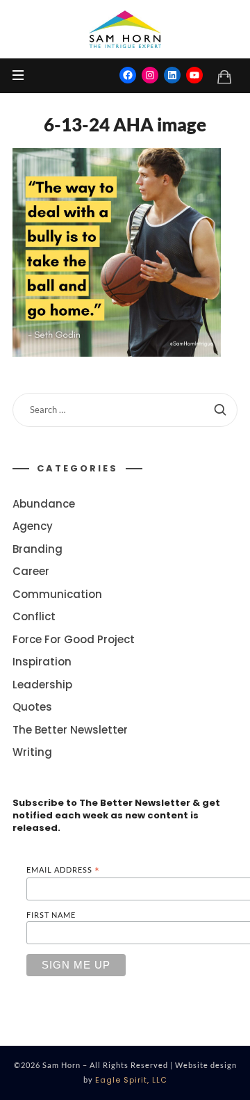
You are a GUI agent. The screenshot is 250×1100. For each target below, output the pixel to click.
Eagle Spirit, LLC (131, 1079)
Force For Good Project (73, 639)
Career (30, 572)
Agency (32, 526)
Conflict (34, 617)
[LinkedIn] (172, 75)
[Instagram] (150, 75)
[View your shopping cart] (224, 76)
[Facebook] (127, 75)
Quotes (32, 707)
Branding (37, 549)
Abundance (43, 503)
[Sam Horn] (125, 29)
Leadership (42, 684)
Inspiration (42, 662)
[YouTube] (194, 75)
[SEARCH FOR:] (125, 410)
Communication (57, 594)
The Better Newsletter (70, 729)
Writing (32, 752)
